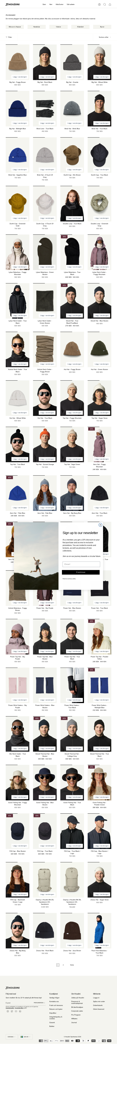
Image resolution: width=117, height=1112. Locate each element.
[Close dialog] (100, 525)
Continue (80, 572)
